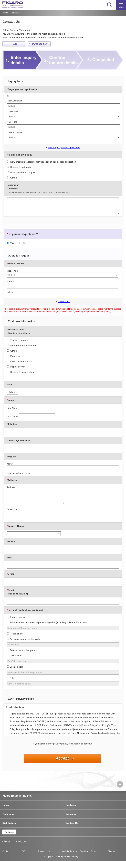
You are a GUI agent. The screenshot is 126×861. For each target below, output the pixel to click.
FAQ (23, 851)
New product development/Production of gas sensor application (43, 161)
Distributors (9, 823)
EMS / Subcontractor (21, 361)
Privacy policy (44, 851)
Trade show (16, 633)
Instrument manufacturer (23, 345)
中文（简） (23, 841)
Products (71, 805)
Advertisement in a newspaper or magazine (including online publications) (48, 622)
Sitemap (111, 851)
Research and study (20, 167)
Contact (5, 851)
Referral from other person (23, 650)
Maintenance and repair (22, 172)
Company (71, 814)
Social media (16, 666)
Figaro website (18, 617)
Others (13, 177)
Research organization (22, 372)
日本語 (7, 841)
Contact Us (72, 823)
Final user (15, 356)
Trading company (19, 340)
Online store (16, 655)
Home (5, 13)
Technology (9, 814)
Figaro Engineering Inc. (17, 795)
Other (13, 678)
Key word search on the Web (25, 639)
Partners (9, 832)
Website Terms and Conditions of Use (79, 851)
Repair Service (18, 366)
